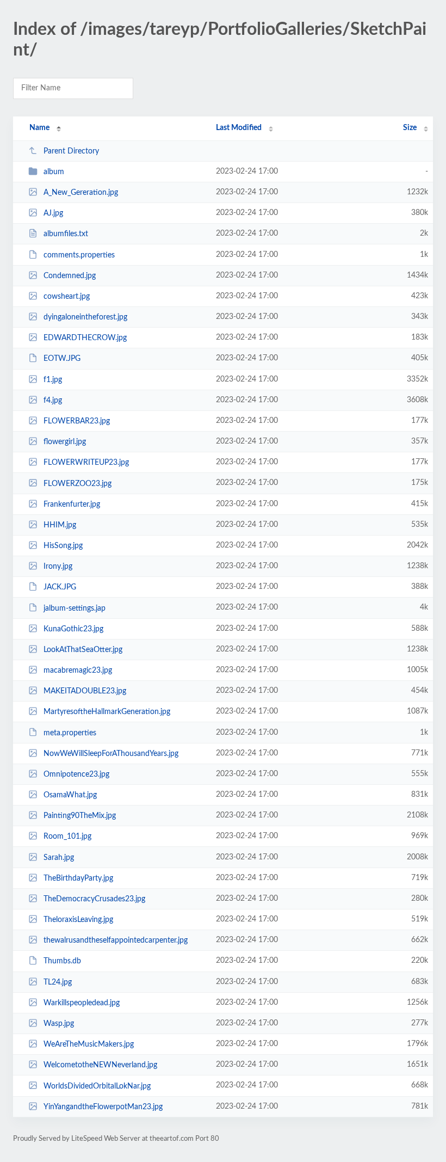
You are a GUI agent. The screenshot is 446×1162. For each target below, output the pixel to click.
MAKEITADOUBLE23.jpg (85, 691)
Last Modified (239, 128)
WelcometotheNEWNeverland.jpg (100, 1065)
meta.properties (70, 732)
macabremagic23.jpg (78, 670)
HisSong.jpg (63, 546)
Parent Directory (71, 151)
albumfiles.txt (66, 234)
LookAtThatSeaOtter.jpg (83, 650)
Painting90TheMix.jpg (80, 816)
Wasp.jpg (59, 1024)
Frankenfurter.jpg (72, 504)
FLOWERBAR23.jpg (77, 421)
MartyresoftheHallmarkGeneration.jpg (107, 712)
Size (410, 128)
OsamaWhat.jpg (70, 795)
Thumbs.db (62, 961)
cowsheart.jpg (67, 296)
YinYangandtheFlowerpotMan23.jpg (103, 1107)
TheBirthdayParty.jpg (78, 878)
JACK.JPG (60, 587)
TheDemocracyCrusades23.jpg (94, 899)
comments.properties (79, 255)
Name (39, 128)
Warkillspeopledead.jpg (82, 1003)
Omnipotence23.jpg (76, 774)
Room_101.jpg (67, 836)
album (54, 172)
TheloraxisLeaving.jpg (78, 920)
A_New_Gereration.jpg (81, 192)
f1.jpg (53, 380)
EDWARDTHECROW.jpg (85, 338)
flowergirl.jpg (65, 442)
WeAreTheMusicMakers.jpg (89, 1044)
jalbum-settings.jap (75, 608)
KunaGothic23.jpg (73, 629)
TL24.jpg (58, 982)
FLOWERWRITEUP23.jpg (86, 462)
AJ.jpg (53, 213)
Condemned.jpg (70, 276)
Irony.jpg (58, 566)
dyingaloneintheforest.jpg (85, 317)
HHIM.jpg (60, 525)
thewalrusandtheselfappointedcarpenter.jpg (116, 940)
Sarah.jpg (59, 858)
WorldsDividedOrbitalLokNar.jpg (97, 1086)
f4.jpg (53, 400)
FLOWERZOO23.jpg (78, 483)
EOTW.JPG (62, 358)
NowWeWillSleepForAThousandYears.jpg (111, 754)
